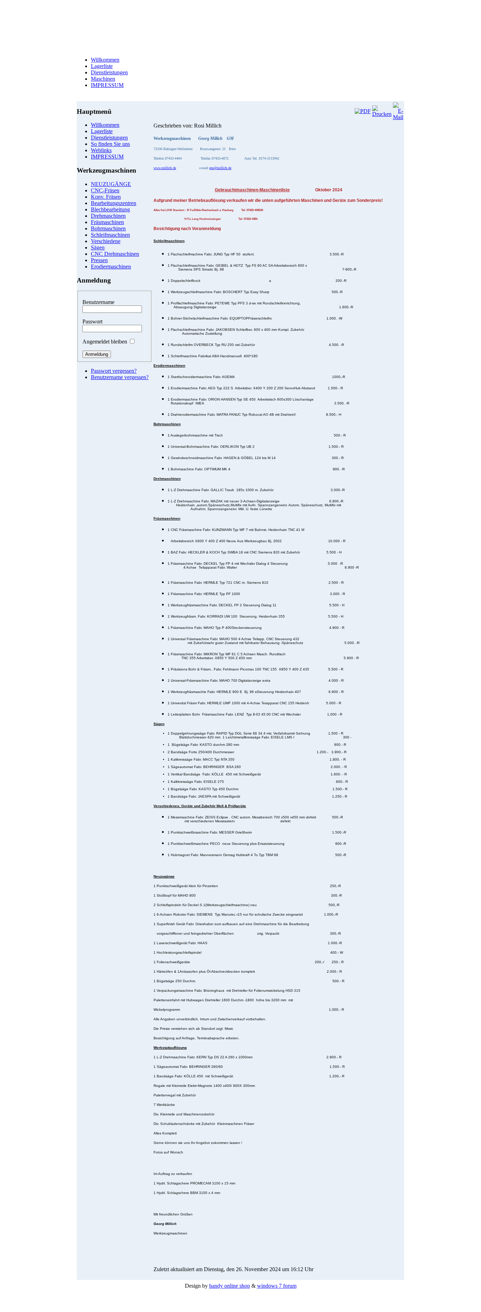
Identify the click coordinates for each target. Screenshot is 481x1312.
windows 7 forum (276, 1286)
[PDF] (363, 111)
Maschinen (103, 79)
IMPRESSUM (107, 85)
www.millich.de (165, 168)
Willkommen (105, 60)
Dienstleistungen (109, 72)
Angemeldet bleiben (104, 342)
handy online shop (229, 1286)
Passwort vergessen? (114, 371)
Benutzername (98, 302)
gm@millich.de (220, 168)
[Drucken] (382, 114)
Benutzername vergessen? (120, 377)
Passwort (92, 321)
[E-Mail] (398, 117)
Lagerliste (102, 66)
